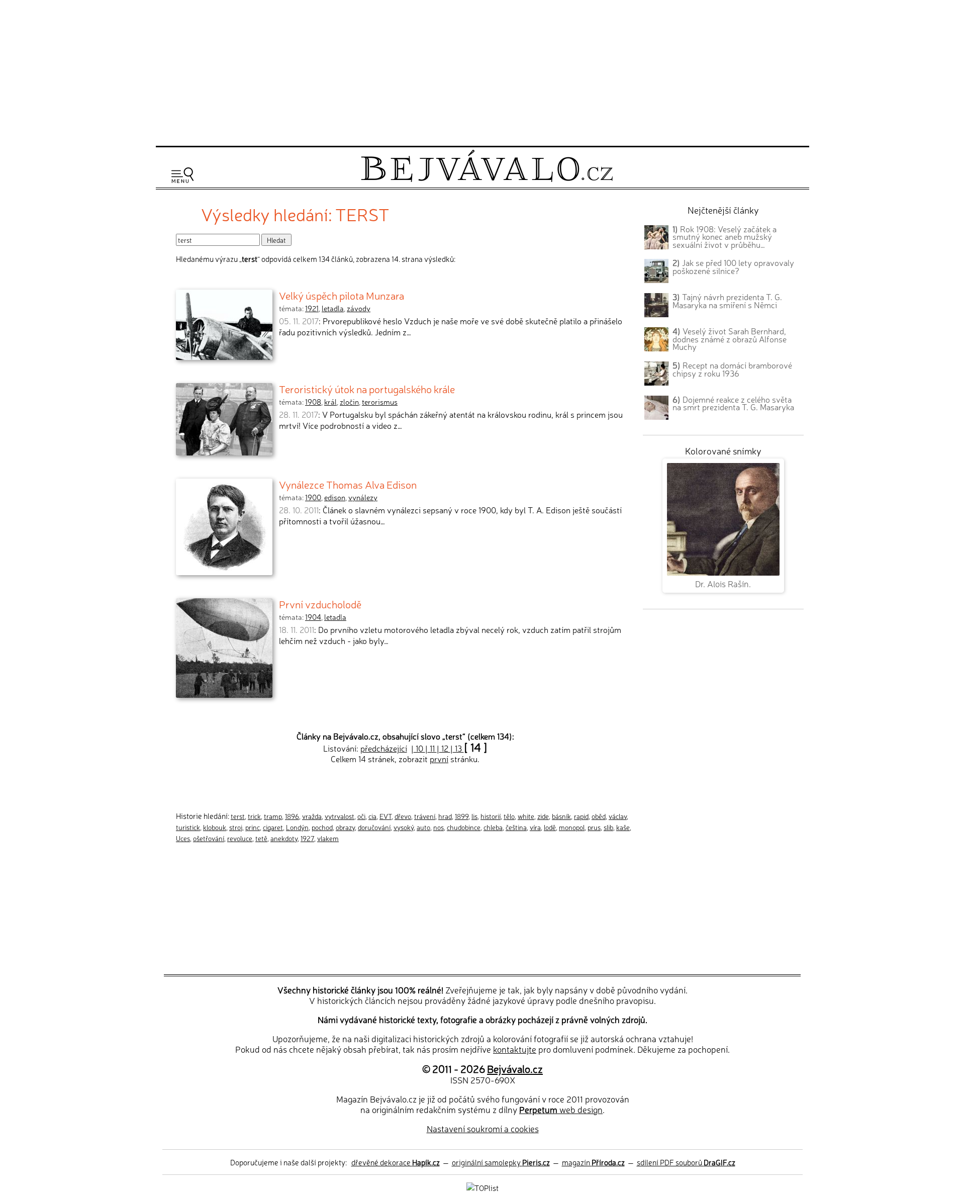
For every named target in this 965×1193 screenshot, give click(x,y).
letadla (333, 308)
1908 (313, 402)
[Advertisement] (482, 71)
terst (238, 815)
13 (458, 748)
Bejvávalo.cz (515, 1068)
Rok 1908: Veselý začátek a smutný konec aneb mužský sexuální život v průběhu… (724, 236)
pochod (322, 827)
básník (561, 815)
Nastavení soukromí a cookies (483, 1128)
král (330, 402)
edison (334, 497)
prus (594, 827)
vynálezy (362, 497)
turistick (188, 827)
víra (535, 827)
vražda (312, 815)
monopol (572, 827)
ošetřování (208, 838)
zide (543, 815)
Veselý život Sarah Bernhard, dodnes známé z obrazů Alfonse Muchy (729, 338)
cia (372, 815)
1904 (313, 617)
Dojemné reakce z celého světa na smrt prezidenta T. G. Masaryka (733, 403)
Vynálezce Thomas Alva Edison (348, 484)
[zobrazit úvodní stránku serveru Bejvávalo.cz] (486, 179)
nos (438, 827)
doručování (374, 827)
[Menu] (182, 175)
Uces (183, 838)
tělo (509, 815)
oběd (599, 815)
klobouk (214, 827)
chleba (493, 827)
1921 (312, 308)
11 (432, 748)
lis (474, 815)
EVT (385, 815)
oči (361, 815)
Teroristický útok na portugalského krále (367, 389)
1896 (292, 815)
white (526, 815)
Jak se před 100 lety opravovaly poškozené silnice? (733, 266)
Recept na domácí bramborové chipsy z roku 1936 (732, 369)
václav (618, 815)
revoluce (239, 838)
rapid (581, 815)
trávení (424, 815)
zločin (349, 402)
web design (561, 1109)
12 (444, 748)
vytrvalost (339, 815)
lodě (550, 827)
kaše (623, 827)
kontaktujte (514, 1049)
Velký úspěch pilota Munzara (341, 295)
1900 (313, 497)
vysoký (404, 827)
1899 (461, 815)
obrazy (345, 827)
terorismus (380, 402)
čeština (516, 827)
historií (490, 815)
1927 (307, 838)
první (439, 758)
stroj (235, 827)
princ (252, 827)
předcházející (383, 748)
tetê (261, 838)
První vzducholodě (320, 604)
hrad (445, 815)
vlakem (328, 838)
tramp (273, 815)
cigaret (273, 827)
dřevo (403, 815)
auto (423, 827)
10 (419, 748)
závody (358, 308)
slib (608, 827)
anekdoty (284, 838)
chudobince (463, 827)
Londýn (297, 827)
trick (254, 815)
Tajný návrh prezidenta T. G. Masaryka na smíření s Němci (727, 300)
